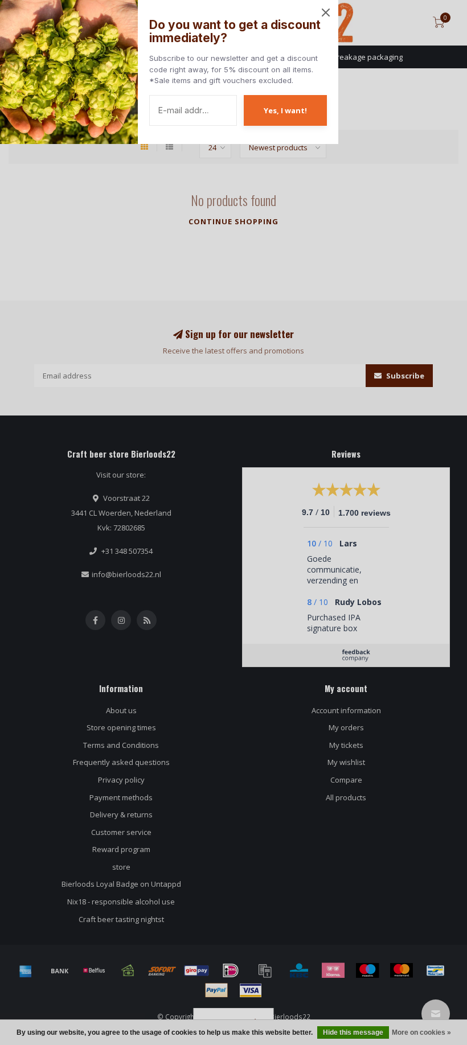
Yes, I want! (285, 110)
